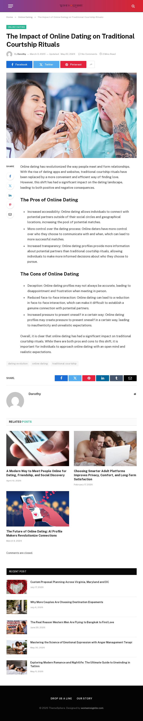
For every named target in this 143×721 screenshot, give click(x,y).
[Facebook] (10, 176)
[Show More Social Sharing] (91, 64)
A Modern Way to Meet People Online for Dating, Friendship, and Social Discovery (36, 473)
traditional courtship (64, 363)
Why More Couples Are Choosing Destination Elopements (66, 602)
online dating (40, 363)
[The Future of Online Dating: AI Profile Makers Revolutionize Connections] (37, 508)
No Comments (89, 54)
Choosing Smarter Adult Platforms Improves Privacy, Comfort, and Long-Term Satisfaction (105, 475)
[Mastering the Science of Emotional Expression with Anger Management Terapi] (17, 647)
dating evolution (18, 363)
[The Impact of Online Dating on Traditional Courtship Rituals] (71, 115)
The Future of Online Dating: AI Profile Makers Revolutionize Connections (34, 533)
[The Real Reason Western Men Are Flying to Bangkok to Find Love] (17, 627)
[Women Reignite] (71, 6)
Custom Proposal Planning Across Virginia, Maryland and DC (69, 582)
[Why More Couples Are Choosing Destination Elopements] (17, 607)
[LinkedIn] (10, 195)
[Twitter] (10, 185)
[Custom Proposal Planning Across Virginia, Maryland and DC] (17, 587)
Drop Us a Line (61, 698)
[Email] (10, 214)
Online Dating (16, 27)
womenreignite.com (92, 708)
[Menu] (10, 6)
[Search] (133, 6)
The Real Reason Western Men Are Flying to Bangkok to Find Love (72, 622)
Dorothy (22, 54)
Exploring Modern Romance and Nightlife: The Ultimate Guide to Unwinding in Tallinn (80, 664)
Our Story (84, 698)
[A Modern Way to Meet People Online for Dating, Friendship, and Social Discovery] (37, 448)
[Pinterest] (10, 204)
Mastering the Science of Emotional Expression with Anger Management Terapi (81, 642)
